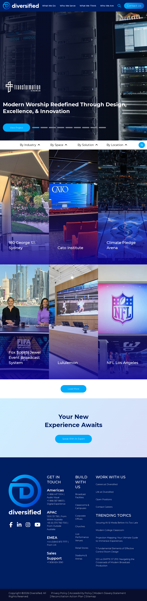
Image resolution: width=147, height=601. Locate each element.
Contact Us (134, 5)
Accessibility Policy (80, 593)
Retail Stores (81, 548)
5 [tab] (69, 127)
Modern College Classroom (110, 530)
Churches (80, 526)
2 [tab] (44, 127)
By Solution (86, 145)
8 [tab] (94, 127)
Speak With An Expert (73, 439)
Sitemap (91, 596)
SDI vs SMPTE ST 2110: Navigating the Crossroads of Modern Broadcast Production (115, 562)
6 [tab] (77, 127)
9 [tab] (102, 127)
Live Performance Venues (82, 537)
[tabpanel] (73, 76)
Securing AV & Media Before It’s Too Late (117, 522)
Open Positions (104, 499)
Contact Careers (104, 507)
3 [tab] (52, 127)
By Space (56, 145)
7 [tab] (85, 127)
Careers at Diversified (106, 484)
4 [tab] (60, 127)
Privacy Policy (59, 593)
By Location (115, 145)
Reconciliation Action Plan (67, 596)
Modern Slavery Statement (110, 593)
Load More (73, 389)
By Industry (28, 145)
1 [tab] (35, 127)
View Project (16, 127)
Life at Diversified (104, 492)
